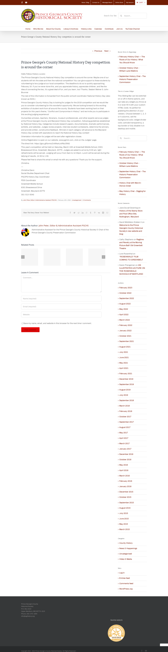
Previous (98, 51)
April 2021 (123, 368)
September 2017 (126, 422)
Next (106, 51)
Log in (122, 573)
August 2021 (125, 347)
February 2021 (125, 373)
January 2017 (125, 449)
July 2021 (123, 352)
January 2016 (125, 486)
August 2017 (124, 427)
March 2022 (124, 320)
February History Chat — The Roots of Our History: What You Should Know (132, 60)
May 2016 (123, 465)
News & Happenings (128, 548)
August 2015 (125, 508)
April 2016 (123, 470)
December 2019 (126, 379)
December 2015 (126, 492)
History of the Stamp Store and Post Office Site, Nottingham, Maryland (130, 214)
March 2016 (124, 476)
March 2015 (124, 529)
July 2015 (123, 513)
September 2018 (126, 400)
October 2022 (125, 293)
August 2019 (125, 390)
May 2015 (123, 524)
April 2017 (123, 438)
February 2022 (125, 325)
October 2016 (125, 459)
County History (126, 543)
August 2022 (125, 304)
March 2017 (124, 443)
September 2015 (126, 503)
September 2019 (126, 384)
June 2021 (124, 357)
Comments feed (126, 583)
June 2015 (124, 519)
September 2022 (126, 298)
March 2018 (124, 406)
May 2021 (123, 363)
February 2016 (125, 481)
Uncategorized (76, 200)
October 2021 (125, 336)
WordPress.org (125, 589)
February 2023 (125, 288)
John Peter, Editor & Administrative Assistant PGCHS (40, 200)
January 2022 (125, 331)
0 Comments (87, 200)
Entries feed (124, 578)
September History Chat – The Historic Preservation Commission (132, 79)
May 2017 (123, 433)
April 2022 (123, 314)
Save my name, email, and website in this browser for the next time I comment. (57, 323)
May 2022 (123, 309)
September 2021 (126, 341)
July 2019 (123, 395)
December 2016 (126, 454)
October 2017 (125, 417)
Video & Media (125, 559)
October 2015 (125, 497)
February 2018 (125, 411)
